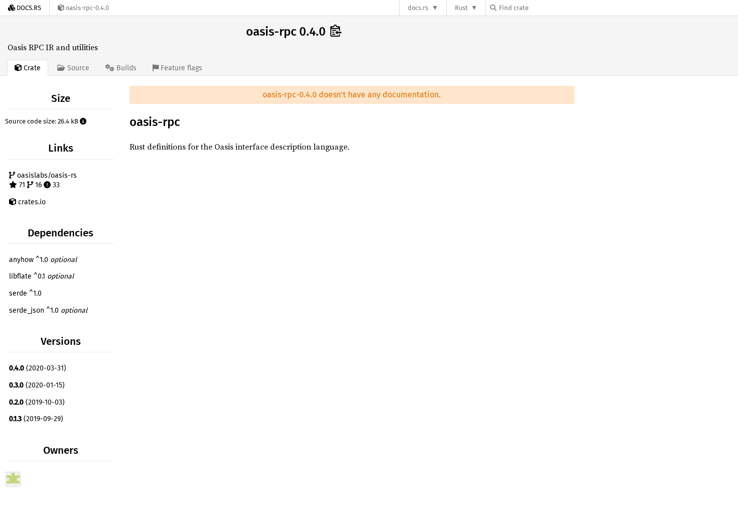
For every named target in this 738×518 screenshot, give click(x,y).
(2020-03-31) (37, 368)
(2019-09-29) (36, 419)
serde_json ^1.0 (48, 310)
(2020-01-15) (37, 385)
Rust (461, 8)
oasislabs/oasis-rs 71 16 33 (46, 180)
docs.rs (418, 8)
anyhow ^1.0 (43, 259)
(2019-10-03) (37, 402)
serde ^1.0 (25, 293)
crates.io (31, 202)
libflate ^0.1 (41, 276)
